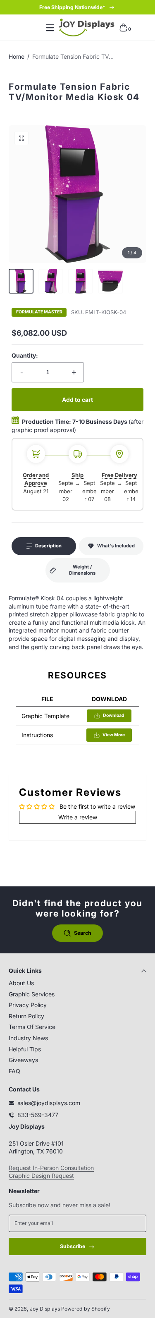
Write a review (77, 817)
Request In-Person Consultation (51, 1167)
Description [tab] (48, 546)
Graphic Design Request (41, 1175)
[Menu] (50, 27)
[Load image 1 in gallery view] (21, 281)
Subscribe (72, 1246)
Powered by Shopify (85, 1309)
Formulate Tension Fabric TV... (73, 56)
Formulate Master (39, 312)
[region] (77, 7)
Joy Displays (45, 1309)
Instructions (37, 734)
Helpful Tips (25, 1049)
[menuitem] (77, 983)
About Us (21, 982)
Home (16, 56)
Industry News (28, 1037)
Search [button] (82, 933)
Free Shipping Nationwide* (72, 7)
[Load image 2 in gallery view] (50, 281)
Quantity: (25, 355)
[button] (123, 27)
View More (114, 735)
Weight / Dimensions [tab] (82, 570)
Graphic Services (32, 994)
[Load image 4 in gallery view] (110, 281)
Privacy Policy (28, 1004)
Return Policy (26, 1016)
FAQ (14, 1070)
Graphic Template (45, 715)
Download (113, 715)
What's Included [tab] (116, 546)
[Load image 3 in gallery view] (80, 281)
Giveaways (23, 1059)
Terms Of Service (32, 1026)
